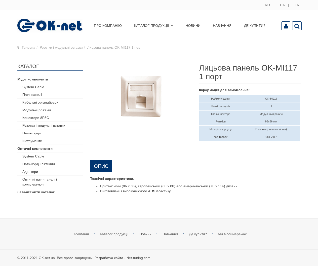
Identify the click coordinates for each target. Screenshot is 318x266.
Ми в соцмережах (232, 234)
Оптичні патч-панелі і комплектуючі (39, 181)
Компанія (82, 234)
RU (268, 5)
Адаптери (30, 172)
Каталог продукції (152, 26)
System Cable (33, 87)
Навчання (222, 26)
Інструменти (32, 141)
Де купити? (254, 26)
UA (282, 5)
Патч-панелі (32, 95)
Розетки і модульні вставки (61, 47)
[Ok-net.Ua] (49, 25)
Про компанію (108, 26)
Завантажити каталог (36, 192)
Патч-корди (31, 133)
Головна (28, 47)
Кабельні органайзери (40, 102)
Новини (193, 26)
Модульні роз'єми (36, 110)
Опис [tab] (101, 166)
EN (297, 5)
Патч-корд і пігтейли (38, 164)
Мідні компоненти (32, 79)
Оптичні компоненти (35, 149)
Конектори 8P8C (35, 118)
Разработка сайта (108, 258)
